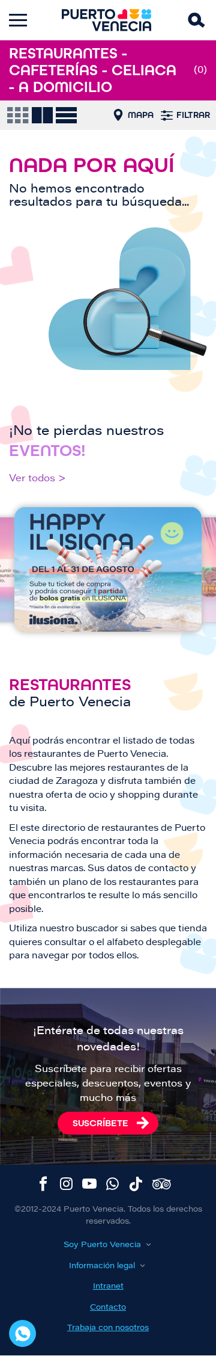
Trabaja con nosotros (108, 1328)
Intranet (108, 1286)
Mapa (141, 114)
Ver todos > (37, 479)
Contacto (108, 1307)
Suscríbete (100, 1123)
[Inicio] (107, 20)
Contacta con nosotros (22, 1333)
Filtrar (193, 114)
